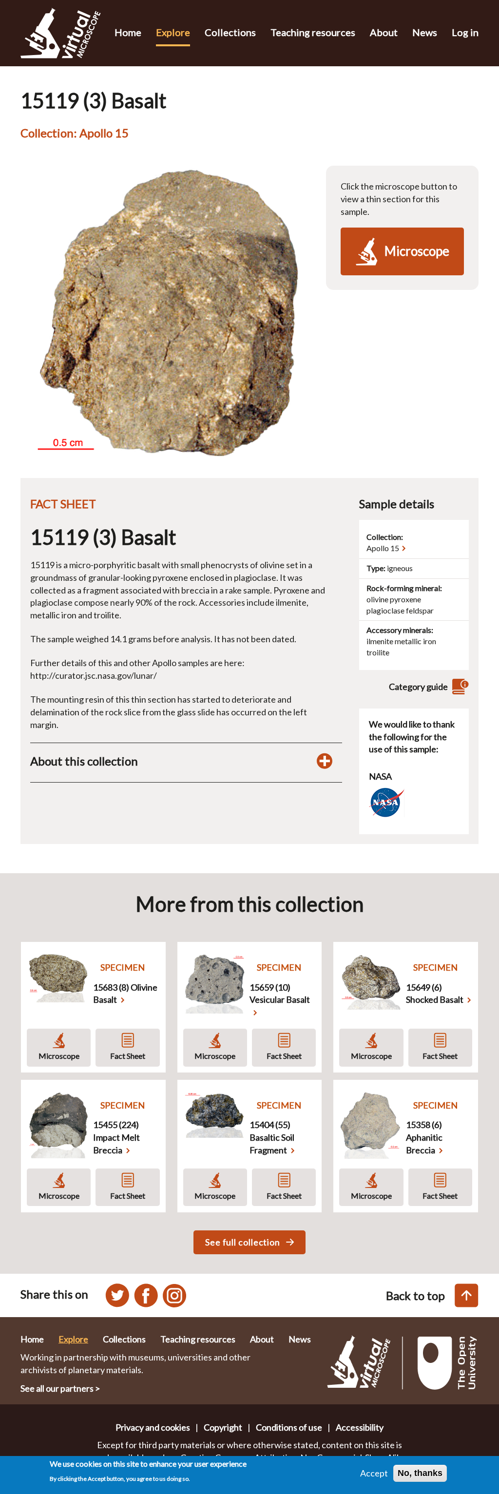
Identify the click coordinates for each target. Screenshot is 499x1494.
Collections (230, 32)
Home (128, 32)
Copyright (223, 1427)
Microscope (58, 1055)
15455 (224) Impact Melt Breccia (116, 1137)
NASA (380, 776)
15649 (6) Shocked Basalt (434, 993)
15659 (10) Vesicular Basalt (280, 993)
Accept (374, 1473)
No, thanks (420, 1473)
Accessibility (360, 1427)
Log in (465, 32)
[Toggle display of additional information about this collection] (324, 761)
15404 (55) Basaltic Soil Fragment (272, 1137)
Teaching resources (312, 32)
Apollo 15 (382, 548)
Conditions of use (289, 1427)
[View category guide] (459, 687)
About (384, 32)
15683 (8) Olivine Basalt (125, 993)
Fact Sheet (127, 1055)
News (424, 32)
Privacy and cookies (152, 1427)
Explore (173, 32)
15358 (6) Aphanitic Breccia (424, 1137)
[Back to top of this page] (467, 1295)
